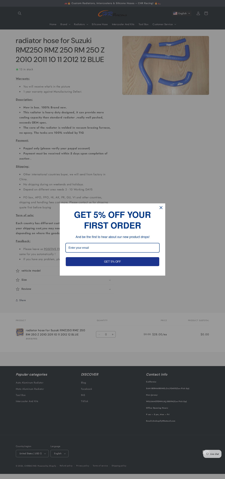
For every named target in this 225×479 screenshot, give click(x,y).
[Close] (161, 207)
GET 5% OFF (112, 261)
